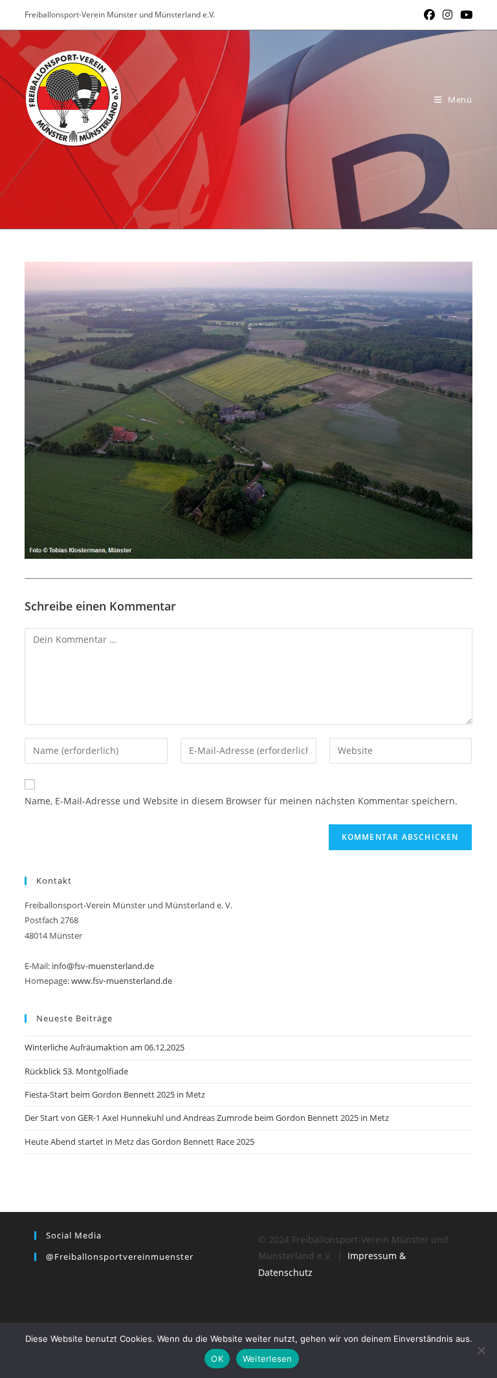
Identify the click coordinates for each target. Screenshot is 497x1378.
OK (217, 1358)
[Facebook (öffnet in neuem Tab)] (429, 14)
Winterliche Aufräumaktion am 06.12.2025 (104, 1047)
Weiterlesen (268, 1358)
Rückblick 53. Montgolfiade (76, 1071)
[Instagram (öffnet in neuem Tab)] (447, 14)
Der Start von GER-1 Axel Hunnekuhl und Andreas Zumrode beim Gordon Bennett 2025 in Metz (207, 1117)
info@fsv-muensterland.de (103, 966)
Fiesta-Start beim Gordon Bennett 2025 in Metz (115, 1094)
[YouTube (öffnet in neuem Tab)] (464, 14)
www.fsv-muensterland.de (121, 981)
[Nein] (480, 1350)
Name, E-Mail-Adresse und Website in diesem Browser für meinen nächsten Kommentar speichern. (241, 801)
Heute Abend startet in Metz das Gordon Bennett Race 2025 (139, 1141)
